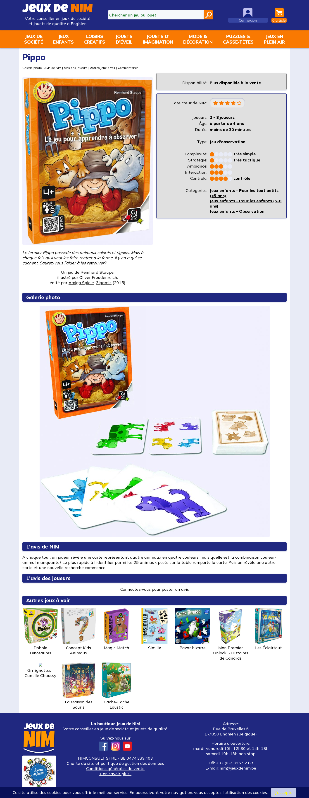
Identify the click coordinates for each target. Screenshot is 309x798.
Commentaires (128, 68)
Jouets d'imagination (158, 39)
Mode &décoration (198, 39)
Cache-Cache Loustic (116, 704)
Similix (154, 647)
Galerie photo (32, 68)
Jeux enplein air (274, 39)
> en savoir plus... (115, 773)
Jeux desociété (33, 39)
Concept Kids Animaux (78, 650)
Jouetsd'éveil (124, 39)
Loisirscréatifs (94, 39)
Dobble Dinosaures (40, 650)
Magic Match (116, 647)
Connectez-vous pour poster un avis (154, 589)
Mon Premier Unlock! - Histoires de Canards (230, 653)
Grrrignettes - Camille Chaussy (40, 673)
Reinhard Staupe (97, 272)
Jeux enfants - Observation (237, 211)
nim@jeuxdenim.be (238, 768)
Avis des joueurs (76, 68)
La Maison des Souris (78, 704)
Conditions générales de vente (115, 768)
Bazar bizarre (193, 647)
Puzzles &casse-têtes (238, 39)
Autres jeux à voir (102, 68)
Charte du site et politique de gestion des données (115, 763)
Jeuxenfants (63, 39)
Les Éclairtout (268, 647)
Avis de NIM (52, 68)
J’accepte (283, 792)
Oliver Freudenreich (98, 277)
